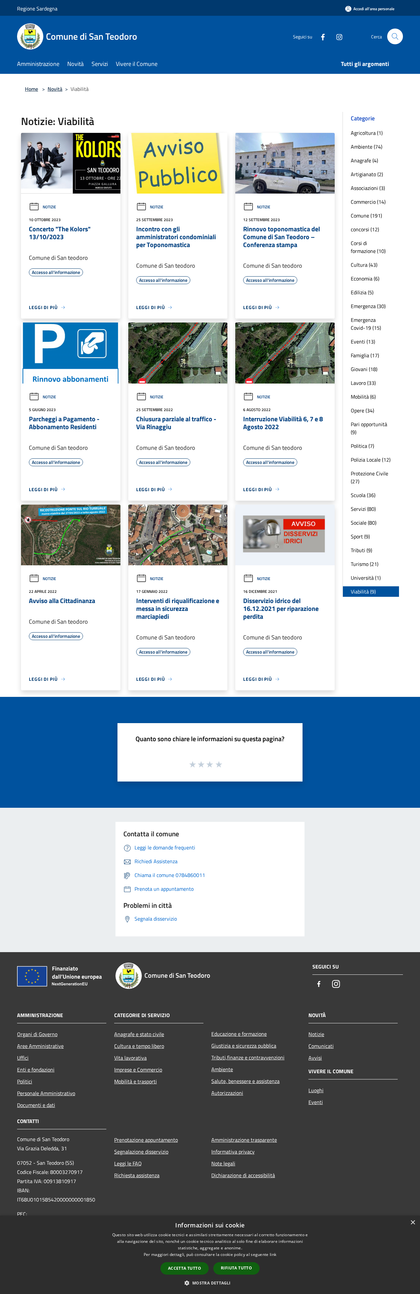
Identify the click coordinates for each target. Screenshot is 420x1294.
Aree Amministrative (40, 1046)
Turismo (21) (364, 564)
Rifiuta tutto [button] (236, 1268)
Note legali (223, 1163)
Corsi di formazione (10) (368, 247)
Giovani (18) (364, 369)
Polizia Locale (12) (370, 460)
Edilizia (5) (362, 292)
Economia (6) (365, 278)
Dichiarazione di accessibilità (243, 1175)
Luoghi (316, 1090)
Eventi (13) (363, 341)
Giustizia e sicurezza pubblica (243, 1046)
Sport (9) (360, 536)
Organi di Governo (37, 1034)
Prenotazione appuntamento (146, 1140)
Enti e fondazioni (35, 1070)
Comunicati (321, 1046)
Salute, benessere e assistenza (245, 1081)
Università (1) (366, 578)
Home (31, 89)
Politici (24, 1081)
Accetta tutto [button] (184, 1268)
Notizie (49, 207)
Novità (55, 89)
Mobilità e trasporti (135, 1081)
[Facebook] (320, 36)
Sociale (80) (363, 523)
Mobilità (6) (363, 397)
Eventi (315, 1102)
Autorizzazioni (227, 1093)
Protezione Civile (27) (369, 477)
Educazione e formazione (239, 1034)
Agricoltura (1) (367, 133)
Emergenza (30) (368, 306)
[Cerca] (395, 36)
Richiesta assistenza (136, 1175)
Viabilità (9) (363, 591)
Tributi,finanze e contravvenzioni (247, 1057)
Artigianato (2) (367, 174)
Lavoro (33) (363, 383)
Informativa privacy (233, 1152)
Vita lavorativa (130, 1058)
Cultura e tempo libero (139, 1046)
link (273, 1254)
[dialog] (210, 1255)
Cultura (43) (364, 265)
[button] (209, 1283)
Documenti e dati (36, 1105)
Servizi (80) (363, 509)
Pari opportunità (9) (369, 428)
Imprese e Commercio (138, 1070)
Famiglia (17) (365, 355)
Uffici (23, 1058)
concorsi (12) (365, 229)
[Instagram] (336, 36)
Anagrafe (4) (364, 160)
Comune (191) (366, 215)
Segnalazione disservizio (141, 1152)
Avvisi (315, 1058)
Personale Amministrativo (46, 1093)
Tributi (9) (361, 550)
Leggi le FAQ (128, 1163)
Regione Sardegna (37, 8)
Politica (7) (362, 446)
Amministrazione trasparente (244, 1140)
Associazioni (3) (368, 188)
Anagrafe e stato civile (139, 1034)
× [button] (412, 1222)
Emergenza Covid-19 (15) (366, 324)
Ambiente (222, 1069)
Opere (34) (362, 410)
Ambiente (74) (366, 147)
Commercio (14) (368, 202)
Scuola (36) (363, 495)
